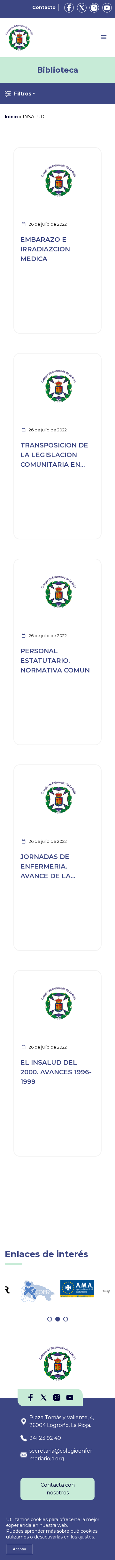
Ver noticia (86, 152)
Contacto (44, 7)
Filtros (22, 94)
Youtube (107, 8)
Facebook (69, 8)
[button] (49, 1319)
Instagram (94, 8)
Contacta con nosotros (58, 1489)
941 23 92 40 (45, 1438)
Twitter (82, 8)
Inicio (11, 117)
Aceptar (19, 1549)
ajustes (86, 1537)
